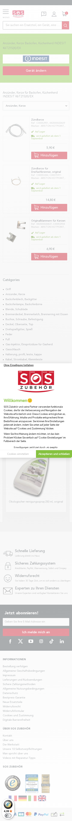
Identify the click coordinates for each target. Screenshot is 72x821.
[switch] (8, 816)
